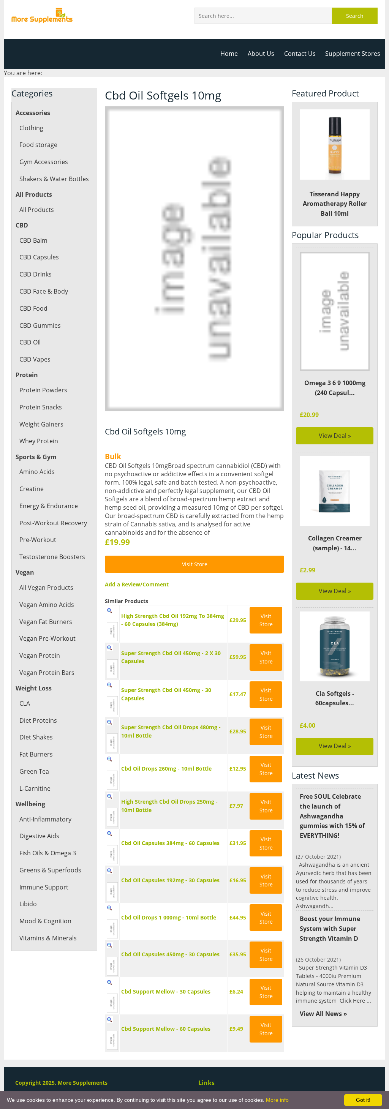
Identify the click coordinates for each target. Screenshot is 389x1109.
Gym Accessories (43, 162)
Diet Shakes (36, 737)
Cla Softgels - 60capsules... (334, 698)
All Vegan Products (46, 587)
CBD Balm (33, 240)
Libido (28, 904)
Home (229, 53)
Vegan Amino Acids (46, 604)
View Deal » (335, 435)
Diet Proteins (38, 720)
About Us (261, 53)
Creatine (31, 489)
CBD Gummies (40, 325)
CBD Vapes (35, 359)
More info (277, 1100)
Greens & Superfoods (50, 870)
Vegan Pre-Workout (47, 638)
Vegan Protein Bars (46, 672)
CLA (24, 703)
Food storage (38, 145)
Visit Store (194, 564)
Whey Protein (38, 441)
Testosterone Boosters (52, 557)
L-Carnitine (35, 788)
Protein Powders (43, 390)
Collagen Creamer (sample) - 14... (335, 543)
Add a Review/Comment (137, 584)
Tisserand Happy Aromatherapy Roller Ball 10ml (335, 204)
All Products (36, 209)
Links (206, 1083)
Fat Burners (36, 754)
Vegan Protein (39, 655)
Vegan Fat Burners (45, 622)
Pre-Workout (37, 540)
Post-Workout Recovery (53, 523)
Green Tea (34, 771)
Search (355, 15)
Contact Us (300, 53)
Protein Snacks (40, 407)
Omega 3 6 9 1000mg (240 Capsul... (334, 388)
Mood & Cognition (45, 921)
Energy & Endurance (48, 506)
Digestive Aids (39, 836)
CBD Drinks (35, 274)
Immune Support (43, 887)
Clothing (31, 128)
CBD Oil (30, 342)
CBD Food (33, 308)
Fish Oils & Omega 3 (47, 853)
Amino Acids (37, 472)
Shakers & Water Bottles (54, 179)
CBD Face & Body (43, 291)
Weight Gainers (41, 424)
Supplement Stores (352, 53)
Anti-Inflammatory (45, 819)
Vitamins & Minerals (48, 938)
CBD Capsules (39, 257)
